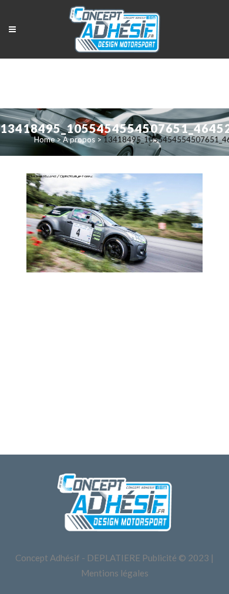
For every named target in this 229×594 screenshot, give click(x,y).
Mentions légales (115, 573)
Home (44, 139)
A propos (79, 139)
